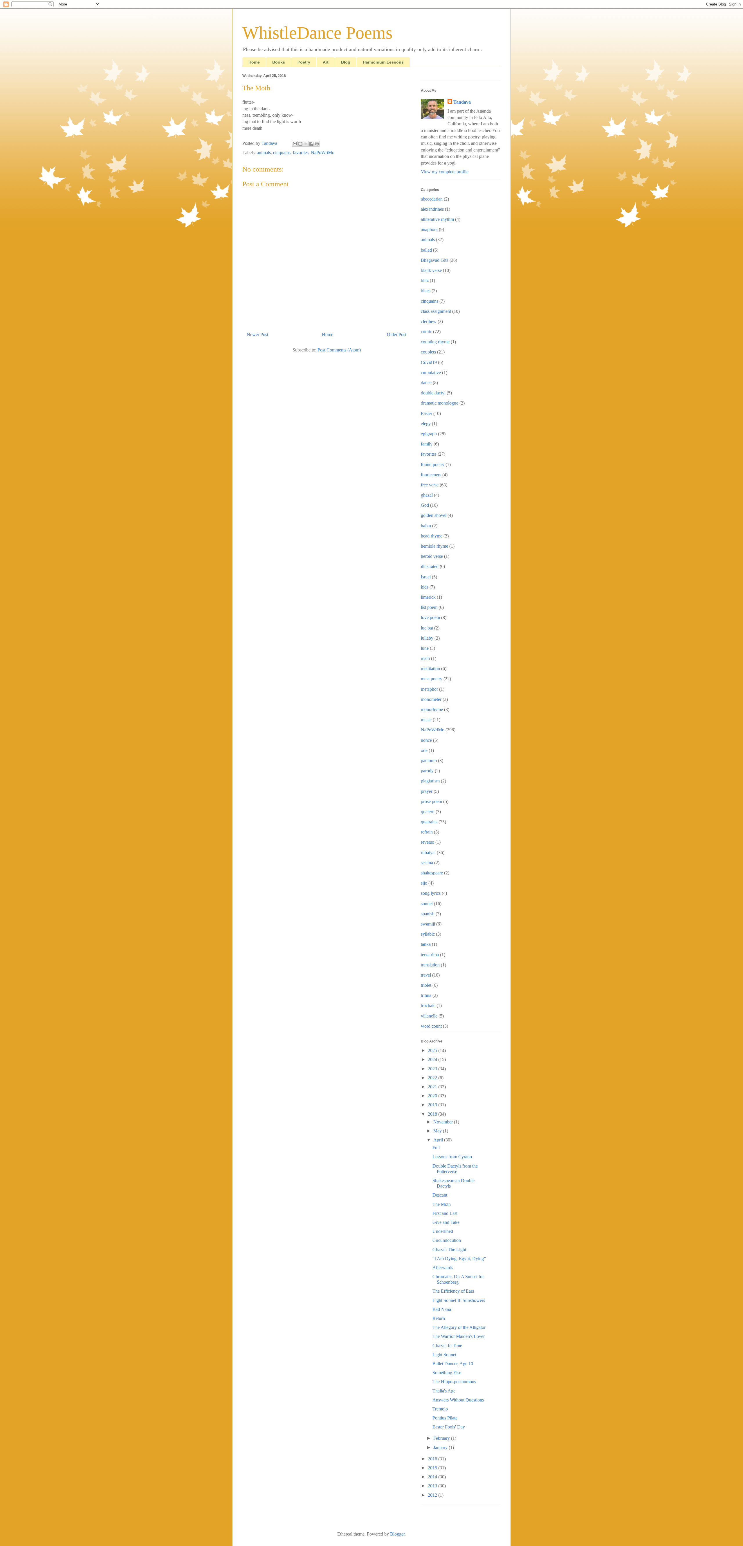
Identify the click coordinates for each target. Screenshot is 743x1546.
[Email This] (295, 144)
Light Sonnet (444, 1354)
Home (254, 62)
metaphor (429, 689)
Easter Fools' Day (448, 1426)
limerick (428, 597)
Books (278, 62)
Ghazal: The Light (449, 1249)
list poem (429, 607)
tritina (426, 995)
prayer (426, 791)
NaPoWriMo (322, 152)
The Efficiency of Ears (453, 1291)
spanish (427, 913)
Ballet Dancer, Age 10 (452, 1363)
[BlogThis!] (300, 144)
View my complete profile (444, 171)
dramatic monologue (439, 403)
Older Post (396, 334)
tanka (426, 944)
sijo (424, 883)
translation (430, 964)
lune (425, 648)
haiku (426, 525)
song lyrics (431, 893)
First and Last (444, 1213)
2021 (433, 1086)
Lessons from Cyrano (452, 1156)
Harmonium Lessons (383, 62)
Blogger (397, 1533)
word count (431, 1026)
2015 (433, 1467)
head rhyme (431, 535)
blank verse (431, 270)
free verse (430, 484)
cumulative (431, 372)
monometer (431, 699)
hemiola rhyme (434, 546)
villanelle (429, 1015)
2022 (433, 1077)
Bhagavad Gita (434, 260)
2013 (433, 1485)
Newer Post (257, 334)
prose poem (431, 801)
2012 (433, 1495)
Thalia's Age (443, 1390)
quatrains (429, 821)
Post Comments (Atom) (339, 349)
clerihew (429, 321)
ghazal (427, 495)
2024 (433, 1059)
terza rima (430, 954)
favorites (301, 152)
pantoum (429, 760)
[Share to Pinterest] (317, 144)
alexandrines (432, 209)
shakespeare (432, 872)
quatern (427, 811)
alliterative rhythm (437, 219)
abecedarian (432, 198)
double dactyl (433, 392)
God (425, 505)
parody (427, 770)
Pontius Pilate (444, 1417)
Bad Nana (441, 1309)
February (442, 1438)
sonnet (427, 903)
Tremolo (440, 1408)
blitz (425, 280)
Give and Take (445, 1222)
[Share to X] (306, 144)
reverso (427, 842)
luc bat (427, 627)
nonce (426, 740)
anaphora (429, 229)
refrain (427, 831)
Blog (345, 62)
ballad (426, 250)
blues (425, 290)
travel (426, 975)
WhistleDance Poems (317, 32)
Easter (426, 413)
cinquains (282, 152)
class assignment (436, 311)
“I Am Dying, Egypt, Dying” (459, 1258)
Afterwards (442, 1267)
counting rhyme (435, 341)
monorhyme (432, 709)
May (438, 1130)
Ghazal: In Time (447, 1345)
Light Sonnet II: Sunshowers (458, 1300)
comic (426, 331)
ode (424, 750)
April (438, 1139)
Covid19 (429, 362)
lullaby (427, 638)
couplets (428, 351)
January (441, 1447)
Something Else (446, 1372)
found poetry (432, 464)
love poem (430, 617)
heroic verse (432, 556)
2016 (433, 1458)
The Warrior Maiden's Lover (458, 1336)
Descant (439, 1195)
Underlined (442, 1231)
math (425, 658)
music (426, 719)
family (426, 443)
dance (426, 382)
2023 (433, 1068)
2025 (433, 1050)
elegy (426, 423)
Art (326, 62)
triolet (426, 985)
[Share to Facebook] (311, 144)
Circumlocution (446, 1240)
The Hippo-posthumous (454, 1381)
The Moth (441, 1204)
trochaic (428, 1005)
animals (264, 152)
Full (436, 1147)
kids (424, 587)
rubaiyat (428, 852)
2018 (433, 1114)
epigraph (429, 433)
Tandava (462, 102)
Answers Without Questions (458, 1399)
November (443, 1121)
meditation (430, 668)
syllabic (428, 934)
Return (438, 1318)
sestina (427, 862)
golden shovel (433, 515)
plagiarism (430, 780)
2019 (433, 1104)
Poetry (303, 62)
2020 (433, 1095)
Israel (426, 576)
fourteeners (431, 474)
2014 (433, 1476)
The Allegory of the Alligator (459, 1327)
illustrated (430, 566)
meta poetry (431, 678)
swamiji (428, 923)
